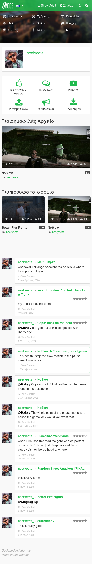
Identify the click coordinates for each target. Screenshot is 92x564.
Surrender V (45, 521)
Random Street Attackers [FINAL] (61, 468)
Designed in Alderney (16, 550)
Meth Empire (46, 262)
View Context (28, 276)
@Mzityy (24, 384)
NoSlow (42, 351)
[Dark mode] (80, 5)
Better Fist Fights (50, 497)
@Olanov (24, 328)
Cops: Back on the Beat (54, 323)
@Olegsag (25, 502)
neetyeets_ (36, 52)
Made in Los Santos (15, 554)
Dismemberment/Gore (53, 436)
